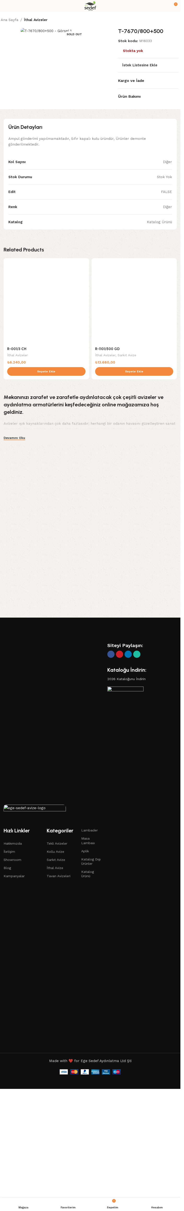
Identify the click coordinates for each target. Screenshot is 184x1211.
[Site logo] (90, 6)
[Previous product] (165, 20)
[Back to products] (171, 20)
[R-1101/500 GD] (134, 301)
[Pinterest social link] (119, 654)
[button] (46, 371)
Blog (7, 868)
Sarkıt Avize (127, 355)
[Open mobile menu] (5, 6)
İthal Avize (55, 868)
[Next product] (177, 20)
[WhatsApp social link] (136, 654)
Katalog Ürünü (87, 874)
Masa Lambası (88, 840)
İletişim (9, 851)
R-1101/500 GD (107, 349)
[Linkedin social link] (128, 654)
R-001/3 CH (16, 349)
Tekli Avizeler (57, 843)
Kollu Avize (55, 851)
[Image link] (35, 809)
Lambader (89, 830)
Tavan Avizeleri (58, 876)
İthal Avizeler (35, 20)
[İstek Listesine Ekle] (85, 262)
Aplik (85, 851)
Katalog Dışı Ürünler (91, 861)
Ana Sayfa (9, 20)
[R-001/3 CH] (46, 301)
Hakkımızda (13, 843)
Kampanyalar (14, 876)
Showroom (12, 860)
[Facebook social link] (111, 654)
